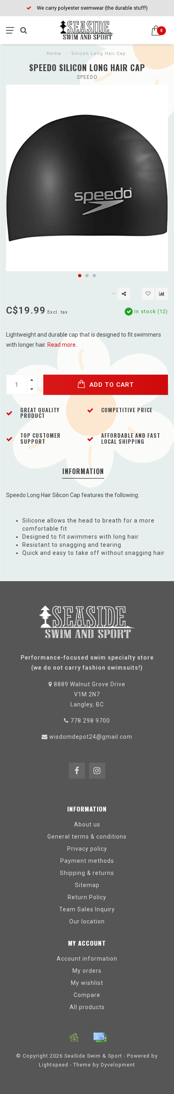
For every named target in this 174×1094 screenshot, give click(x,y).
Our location (87, 921)
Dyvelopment (118, 1065)
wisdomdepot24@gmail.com (90, 737)
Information (83, 471)
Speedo (87, 77)
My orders (87, 971)
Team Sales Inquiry (87, 909)
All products (87, 1007)
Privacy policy (87, 848)
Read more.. (62, 344)
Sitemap (87, 885)
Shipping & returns (87, 873)
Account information (87, 958)
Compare (87, 995)
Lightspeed (53, 1065)
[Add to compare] (162, 294)
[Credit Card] (100, 1037)
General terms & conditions (87, 836)
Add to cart (110, 384)
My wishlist (87, 983)
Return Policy (87, 897)
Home (54, 53)
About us (87, 824)
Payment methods (87, 861)
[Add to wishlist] (148, 294)
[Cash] (74, 1037)
